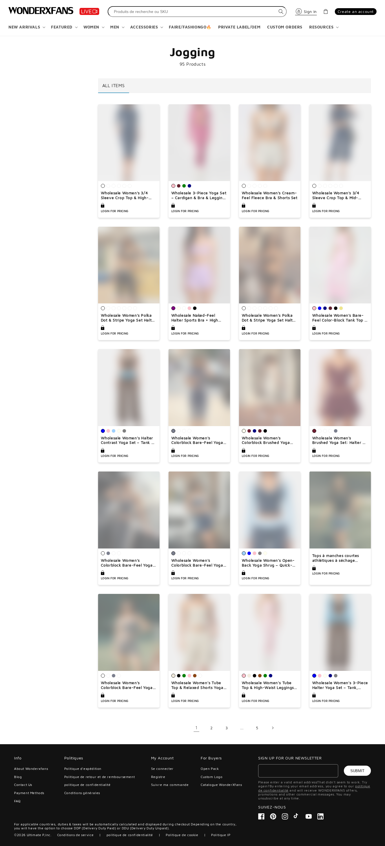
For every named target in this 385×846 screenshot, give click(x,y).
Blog (18, 777)
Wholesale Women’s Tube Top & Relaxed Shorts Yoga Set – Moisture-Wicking (197, 685)
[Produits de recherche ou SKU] (281, 11)
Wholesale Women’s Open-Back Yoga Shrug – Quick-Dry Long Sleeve (268, 563)
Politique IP (220, 835)
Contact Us (23, 785)
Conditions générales (82, 793)
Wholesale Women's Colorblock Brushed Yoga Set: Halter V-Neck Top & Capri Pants (266, 440)
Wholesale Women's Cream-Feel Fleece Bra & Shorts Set (270, 195)
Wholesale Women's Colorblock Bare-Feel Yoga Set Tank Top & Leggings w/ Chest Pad (128, 563)
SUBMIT (357, 771)
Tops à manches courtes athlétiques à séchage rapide (335, 558)
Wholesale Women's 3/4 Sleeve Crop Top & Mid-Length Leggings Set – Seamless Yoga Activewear (338, 195)
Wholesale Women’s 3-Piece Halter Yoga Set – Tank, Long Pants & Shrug (340, 685)
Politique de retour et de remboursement (99, 777)
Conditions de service (75, 835)
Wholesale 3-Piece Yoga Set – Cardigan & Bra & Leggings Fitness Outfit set (199, 195)
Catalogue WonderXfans (221, 785)
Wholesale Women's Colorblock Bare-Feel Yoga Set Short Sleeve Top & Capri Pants (197, 440)
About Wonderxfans (31, 769)
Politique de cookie (182, 835)
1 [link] (196, 727)
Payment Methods (29, 793)
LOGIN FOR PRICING (115, 211)
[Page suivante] (272, 728)
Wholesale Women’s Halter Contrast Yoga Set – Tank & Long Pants (127, 440)
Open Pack (210, 769)
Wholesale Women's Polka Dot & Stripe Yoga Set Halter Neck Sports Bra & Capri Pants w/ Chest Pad (128, 318)
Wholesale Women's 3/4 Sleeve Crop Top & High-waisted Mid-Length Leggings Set (125, 195)
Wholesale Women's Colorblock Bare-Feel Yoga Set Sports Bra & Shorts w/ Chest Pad (197, 563)
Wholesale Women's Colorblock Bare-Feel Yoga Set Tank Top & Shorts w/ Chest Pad (127, 685)
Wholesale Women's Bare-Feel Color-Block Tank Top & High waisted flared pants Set (339, 318)
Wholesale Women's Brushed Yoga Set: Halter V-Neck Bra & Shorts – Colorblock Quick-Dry (339, 440)
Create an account (356, 11)
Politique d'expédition (82, 769)
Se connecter (162, 769)
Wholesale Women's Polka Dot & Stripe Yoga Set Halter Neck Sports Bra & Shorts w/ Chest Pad (269, 318)
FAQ (17, 801)
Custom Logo (212, 777)
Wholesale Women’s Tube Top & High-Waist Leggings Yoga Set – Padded (268, 685)
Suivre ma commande (170, 785)
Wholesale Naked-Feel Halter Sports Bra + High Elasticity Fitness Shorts (194, 318)
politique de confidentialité (87, 785)
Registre (158, 777)
